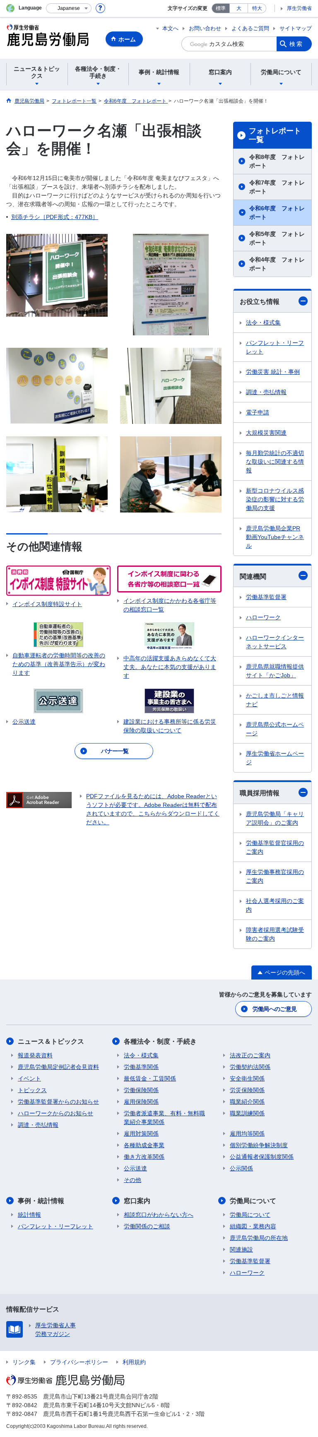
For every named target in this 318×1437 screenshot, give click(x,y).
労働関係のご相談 (147, 1226)
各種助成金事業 (144, 1145)
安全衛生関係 (247, 1078)
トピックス (32, 1090)
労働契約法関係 (250, 1067)
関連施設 (241, 1249)
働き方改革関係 (144, 1156)
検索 (296, 44)
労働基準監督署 (266, 597)
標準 (221, 8)
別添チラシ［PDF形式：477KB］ (54, 217)
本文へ (170, 28)
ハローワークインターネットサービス (275, 642)
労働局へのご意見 (274, 1009)
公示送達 (135, 1168)
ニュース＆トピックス (51, 1041)
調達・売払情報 (266, 392)
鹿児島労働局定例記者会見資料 (58, 1067)
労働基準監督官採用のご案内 (275, 847)
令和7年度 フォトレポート (277, 187)
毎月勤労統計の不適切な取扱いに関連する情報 (275, 462)
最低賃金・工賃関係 (150, 1078)
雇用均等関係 (247, 1133)
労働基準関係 (141, 1067)
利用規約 (134, 1362)
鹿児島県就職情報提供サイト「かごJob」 (275, 671)
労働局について (253, 1200)
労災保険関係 (247, 1090)
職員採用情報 (259, 793)
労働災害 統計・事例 (273, 371)
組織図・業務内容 (253, 1226)
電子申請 (257, 412)
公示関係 (241, 1168)
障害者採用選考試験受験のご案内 (275, 934)
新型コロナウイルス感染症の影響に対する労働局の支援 (275, 499)
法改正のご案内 (250, 1055)
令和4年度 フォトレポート (277, 264)
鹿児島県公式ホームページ (275, 729)
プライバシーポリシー (79, 1362)
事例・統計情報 (41, 1200)
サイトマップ (295, 28)
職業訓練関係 (247, 1113)
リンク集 (24, 1362)
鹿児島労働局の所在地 (259, 1238)
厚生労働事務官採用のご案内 (275, 876)
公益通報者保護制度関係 (262, 1156)
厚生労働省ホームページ (275, 757)
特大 (257, 8)
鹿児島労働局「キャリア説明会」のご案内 (275, 818)
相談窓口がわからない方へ (158, 1214)
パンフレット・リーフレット (275, 347)
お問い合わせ (205, 28)
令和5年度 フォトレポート (277, 238)
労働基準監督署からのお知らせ (58, 1101)
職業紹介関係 (247, 1101)
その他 (132, 1180)
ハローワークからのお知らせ (55, 1113)
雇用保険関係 (141, 1101)
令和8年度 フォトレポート (277, 161)
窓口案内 (137, 1200)
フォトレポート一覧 (275, 135)
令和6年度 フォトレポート (277, 212)
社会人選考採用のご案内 (275, 905)
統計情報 (29, 1214)
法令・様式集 (263, 322)
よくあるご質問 (250, 28)
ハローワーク (263, 617)
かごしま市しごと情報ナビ (275, 700)
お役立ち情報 (259, 301)
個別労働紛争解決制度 (259, 1145)
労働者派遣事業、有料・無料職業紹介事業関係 (164, 1117)
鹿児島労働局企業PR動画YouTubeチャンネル (275, 537)
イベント (29, 1078)
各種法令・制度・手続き (160, 1041)
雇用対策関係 (141, 1133)
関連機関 (253, 576)
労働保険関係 (141, 1090)
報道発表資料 (35, 1055)
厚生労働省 (299, 8)
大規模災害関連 (266, 432)
